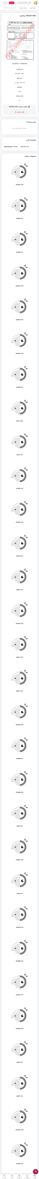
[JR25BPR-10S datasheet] (19, 377)
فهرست (34, 1178)
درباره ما (12, 1178)
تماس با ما (4, 1178)
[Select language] (35, 1171)
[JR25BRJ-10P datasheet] (19, 242)
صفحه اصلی (33, 8)
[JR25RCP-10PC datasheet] (19, 343)
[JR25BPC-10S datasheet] (19, 478)
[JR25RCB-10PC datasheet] (19, 1018)
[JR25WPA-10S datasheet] (19, 917)
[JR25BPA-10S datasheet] (19, 208)
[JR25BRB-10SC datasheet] (19, 782)
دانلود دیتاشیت (23, 8)
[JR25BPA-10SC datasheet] (19, 512)
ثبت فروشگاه (19, 1178)
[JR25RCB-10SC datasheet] (19, 714)
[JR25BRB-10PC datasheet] (19, 951)
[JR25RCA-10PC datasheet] (19, 276)
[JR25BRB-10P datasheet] (19, 748)
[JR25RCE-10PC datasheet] (19, 174)
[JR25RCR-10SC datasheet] (19, 309)
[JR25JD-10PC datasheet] (19, 546)
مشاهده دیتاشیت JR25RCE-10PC (18, 107)
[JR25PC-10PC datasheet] (19, 647)
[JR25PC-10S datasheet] (19, 1086)
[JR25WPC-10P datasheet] (19, 984)
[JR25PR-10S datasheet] (19, 816)
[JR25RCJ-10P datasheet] (19, 579)
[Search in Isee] (29, 2)
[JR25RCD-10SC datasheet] (19, 613)
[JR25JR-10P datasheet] (19, 883)
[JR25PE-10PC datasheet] (19, 681)
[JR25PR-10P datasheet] (19, 1052)
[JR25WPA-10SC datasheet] (19, 1119)
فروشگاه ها (27, 1178)
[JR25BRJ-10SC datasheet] (19, 849)
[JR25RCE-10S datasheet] (19, 1153)
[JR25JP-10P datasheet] (19, 444)
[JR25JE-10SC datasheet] (19, 411)
